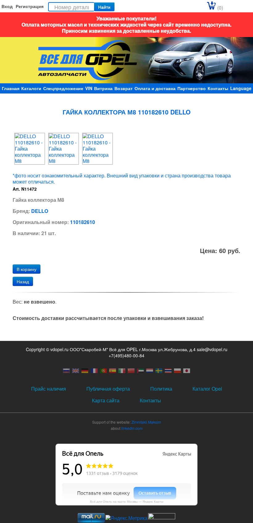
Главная (10, 88)
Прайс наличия (48, 388)
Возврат (123, 88)
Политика (161, 388)
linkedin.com (132, 428)
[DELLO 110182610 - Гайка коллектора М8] (30, 148)
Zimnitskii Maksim (146, 422)
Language (240, 88)
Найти (104, 7)
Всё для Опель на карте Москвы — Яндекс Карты (126, 501)
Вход (7, 6)
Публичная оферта (108, 388)
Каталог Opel (207, 388)
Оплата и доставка (155, 88)
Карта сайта (105, 400)
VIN (88, 88)
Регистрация (30, 6)
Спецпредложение (63, 88)
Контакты (218, 88)
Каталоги (31, 88)
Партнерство (191, 88)
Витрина (103, 88)
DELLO (39, 210)
